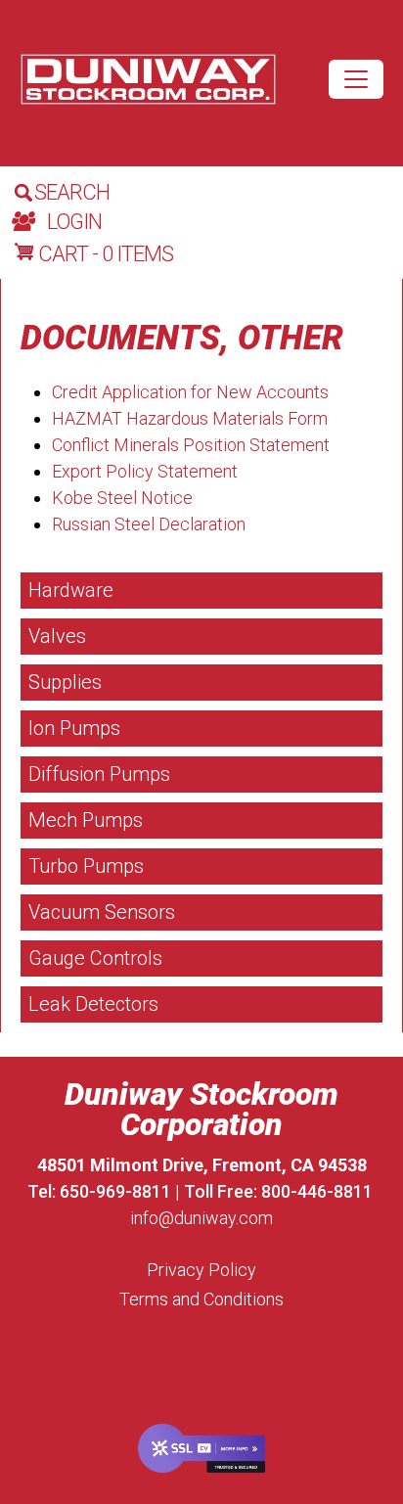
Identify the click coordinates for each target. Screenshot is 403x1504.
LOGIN (74, 221)
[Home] (148, 79)
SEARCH (72, 192)
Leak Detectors (93, 1004)
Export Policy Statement (145, 471)
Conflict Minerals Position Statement (191, 444)
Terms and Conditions (201, 1299)
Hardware (70, 590)
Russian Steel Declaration (149, 524)
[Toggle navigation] (356, 79)
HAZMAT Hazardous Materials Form (190, 418)
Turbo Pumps (86, 866)
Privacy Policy (201, 1269)
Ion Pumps (74, 728)
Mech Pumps (85, 820)
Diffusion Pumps (99, 774)
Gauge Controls (95, 958)
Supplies (65, 682)
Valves (57, 636)
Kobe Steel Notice (122, 497)
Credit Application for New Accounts (190, 392)
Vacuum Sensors (101, 912)
